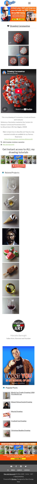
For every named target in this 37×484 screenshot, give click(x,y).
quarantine (21, 142)
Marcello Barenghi (9, 474)
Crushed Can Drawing (18, 421)
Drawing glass (10, 184)
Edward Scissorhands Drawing (21, 402)
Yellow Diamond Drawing (11, 289)
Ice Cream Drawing (10, 271)
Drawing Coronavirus (20, 26)
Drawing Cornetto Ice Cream (11, 220)
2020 (4, 142)
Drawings (9, 142)
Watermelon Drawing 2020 (10, 254)
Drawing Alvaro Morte (11, 237)
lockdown (15, 142)
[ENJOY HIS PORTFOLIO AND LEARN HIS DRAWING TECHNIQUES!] (12, 3)
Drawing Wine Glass (10, 306)
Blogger (14, 479)
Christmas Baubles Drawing (20, 430)
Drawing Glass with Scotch (10, 203)
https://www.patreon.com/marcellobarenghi (18, 139)
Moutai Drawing (16, 411)
